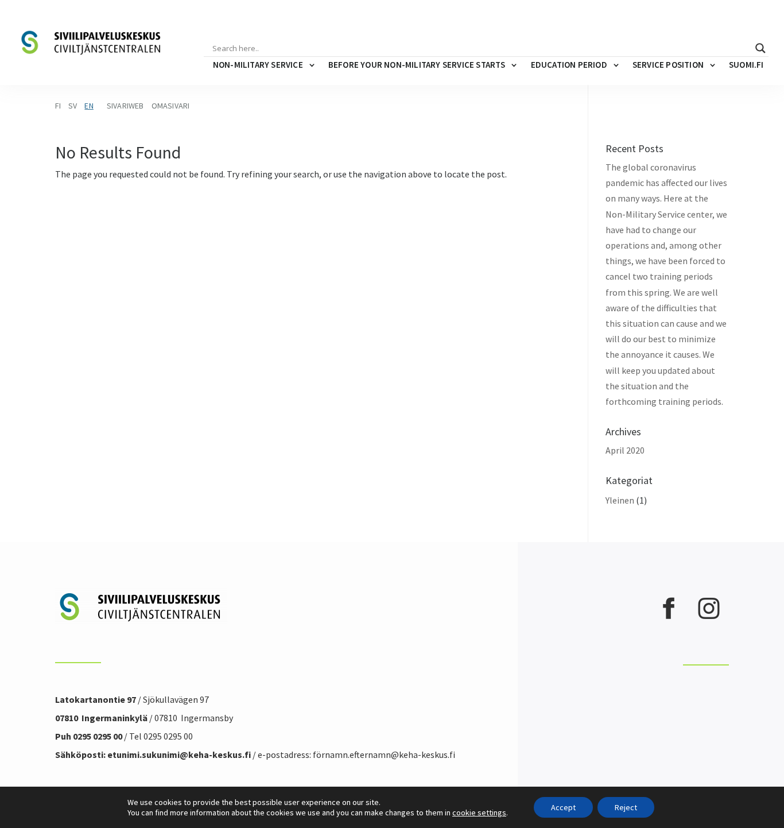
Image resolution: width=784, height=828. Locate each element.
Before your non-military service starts (417, 64)
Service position (668, 64)
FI (58, 105)
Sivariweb (125, 105)
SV (72, 105)
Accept (563, 807)
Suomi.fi (746, 64)
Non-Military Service (258, 64)
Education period (569, 64)
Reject (626, 807)
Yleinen (620, 500)
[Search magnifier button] (760, 48)
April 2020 (625, 450)
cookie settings (479, 812)
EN (88, 105)
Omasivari (171, 105)
